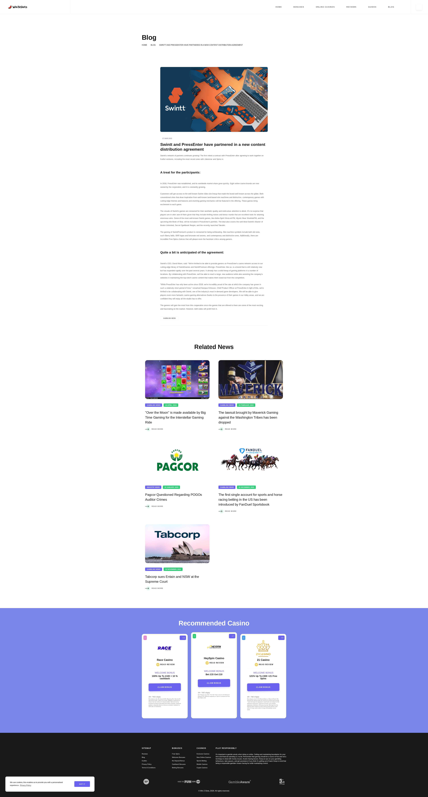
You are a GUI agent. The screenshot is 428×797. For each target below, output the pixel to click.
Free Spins (176, 754)
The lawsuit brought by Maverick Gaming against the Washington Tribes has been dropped (248, 417)
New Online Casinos (204, 757)
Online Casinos (325, 7)
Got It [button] (82, 784)
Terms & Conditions (148, 768)
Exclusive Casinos (203, 754)
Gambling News (169, 318)
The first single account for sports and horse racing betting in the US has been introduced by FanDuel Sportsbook (250, 499)
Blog (391, 7)
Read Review (217, 663)
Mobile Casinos (202, 764)
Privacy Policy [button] (25, 785)
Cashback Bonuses (179, 764)
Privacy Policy (146, 764)
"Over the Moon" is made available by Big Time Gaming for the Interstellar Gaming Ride (175, 417)
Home (279, 7)
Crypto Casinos (202, 768)
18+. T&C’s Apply (204, 693)
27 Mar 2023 (167, 138)
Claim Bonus (214, 683)
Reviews (351, 7)
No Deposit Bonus (178, 761)
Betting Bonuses (177, 768)
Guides (372, 7)
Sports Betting (202, 761)
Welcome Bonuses (178, 757)
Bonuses (298, 7)
